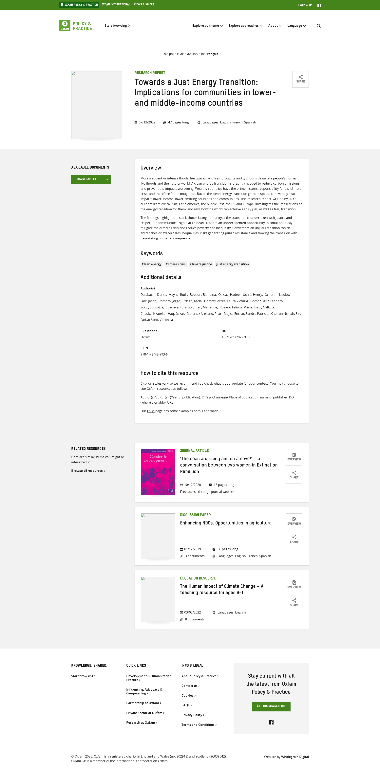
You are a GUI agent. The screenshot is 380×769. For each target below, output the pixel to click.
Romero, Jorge (169, 301)
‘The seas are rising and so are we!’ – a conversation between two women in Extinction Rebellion (229, 466)
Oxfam (145, 337)
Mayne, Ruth (178, 294)
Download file (86, 179)
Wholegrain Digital (295, 757)
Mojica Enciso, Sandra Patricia (246, 313)
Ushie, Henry (252, 294)
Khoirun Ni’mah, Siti (285, 313)
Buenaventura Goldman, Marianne (191, 307)
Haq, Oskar (176, 313)
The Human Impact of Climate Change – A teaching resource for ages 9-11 (221, 590)
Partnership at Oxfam (142, 703)
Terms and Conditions (198, 725)
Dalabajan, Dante (153, 294)
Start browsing (116, 25)
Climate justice (201, 264)
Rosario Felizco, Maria (236, 307)
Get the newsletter (271, 706)
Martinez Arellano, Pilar (204, 313)
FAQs (151, 411)
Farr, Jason (148, 301)
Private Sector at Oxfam (144, 713)
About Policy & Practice (199, 676)
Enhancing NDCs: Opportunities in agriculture (226, 524)
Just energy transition (232, 264)
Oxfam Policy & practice (81, 5)
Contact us (189, 686)
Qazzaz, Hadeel (229, 294)
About (273, 25)
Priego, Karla (192, 301)
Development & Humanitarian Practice (148, 678)
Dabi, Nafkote (264, 307)
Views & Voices (144, 5)
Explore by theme (205, 25)
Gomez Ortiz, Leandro (266, 301)
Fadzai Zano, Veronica (157, 320)
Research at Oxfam (140, 722)
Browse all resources (87, 470)
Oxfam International (116, 5)
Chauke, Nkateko (153, 313)
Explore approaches (244, 25)
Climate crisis (176, 264)
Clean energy (152, 264)
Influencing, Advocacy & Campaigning (144, 691)
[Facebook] (319, 5)
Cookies (187, 695)
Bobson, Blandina (203, 294)
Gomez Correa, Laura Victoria (226, 301)
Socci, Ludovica (152, 307)
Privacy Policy (191, 715)
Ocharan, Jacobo (277, 294)
